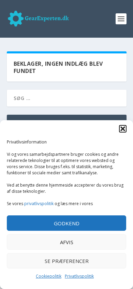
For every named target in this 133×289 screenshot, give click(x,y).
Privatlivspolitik (79, 276)
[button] (122, 128)
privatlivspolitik (39, 203)
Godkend (66, 223)
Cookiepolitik (48, 276)
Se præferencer (67, 260)
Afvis (66, 242)
